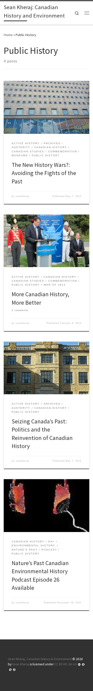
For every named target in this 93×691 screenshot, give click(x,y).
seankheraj (22, 196)
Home (8, 35)
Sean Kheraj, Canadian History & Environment (40, 659)
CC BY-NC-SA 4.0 (65, 664)
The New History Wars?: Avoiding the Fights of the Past (44, 173)
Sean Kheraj (20, 664)
